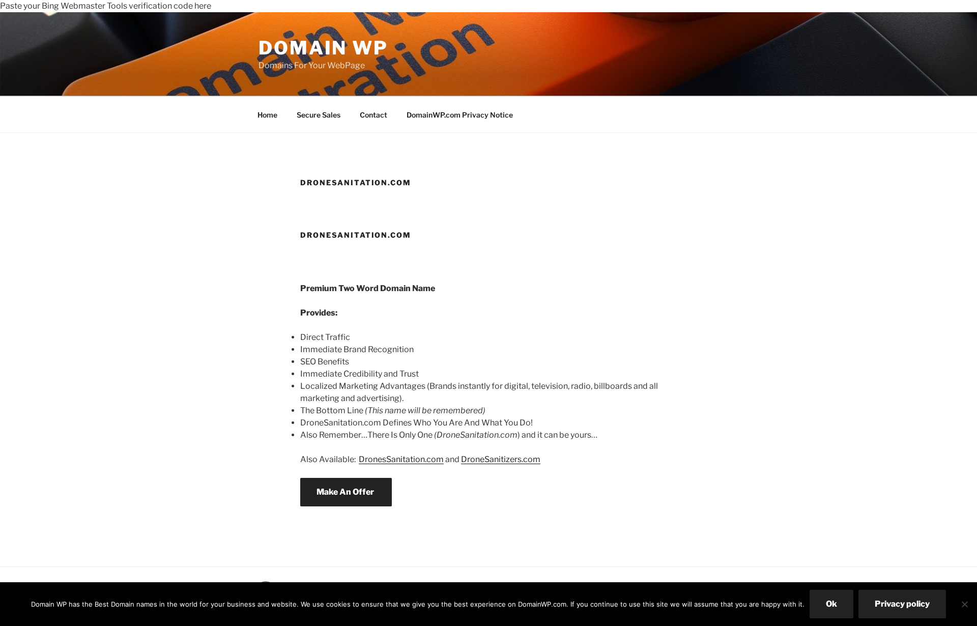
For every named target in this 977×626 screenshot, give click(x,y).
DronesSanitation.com (401, 459)
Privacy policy (902, 604)
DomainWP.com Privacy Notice (460, 114)
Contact (373, 114)
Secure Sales (318, 114)
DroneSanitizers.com (500, 459)
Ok (831, 604)
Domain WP (323, 48)
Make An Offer (346, 492)
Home (267, 114)
